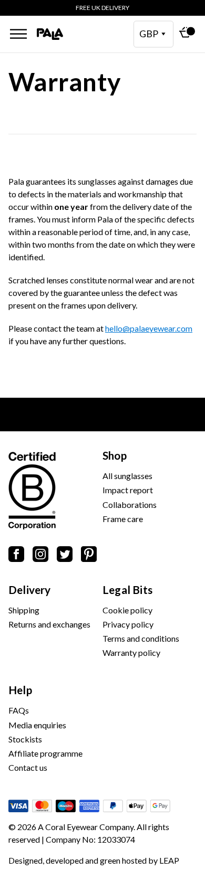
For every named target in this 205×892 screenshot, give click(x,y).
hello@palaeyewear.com (148, 328)
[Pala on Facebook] (16, 556)
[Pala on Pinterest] (89, 556)
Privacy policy (127, 624)
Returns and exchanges (49, 624)
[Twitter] (65, 556)
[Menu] (18, 34)
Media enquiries (37, 725)
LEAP (169, 860)
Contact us (27, 767)
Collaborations (129, 504)
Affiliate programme (45, 753)
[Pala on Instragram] (40, 556)
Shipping (23, 610)
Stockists (25, 739)
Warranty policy (131, 652)
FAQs (18, 710)
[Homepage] (50, 34)
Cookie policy (127, 610)
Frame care (122, 519)
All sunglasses (127, 476)
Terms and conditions (140, 638)
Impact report (127, 490)
